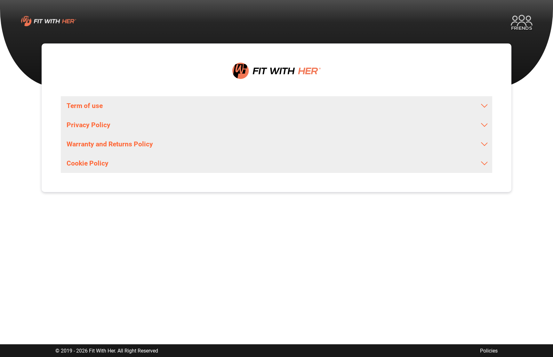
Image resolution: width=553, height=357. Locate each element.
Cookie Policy (87, 163)
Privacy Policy (88, 125)
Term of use (85, 106)
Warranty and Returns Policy (110, 144)
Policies (489, 351)
